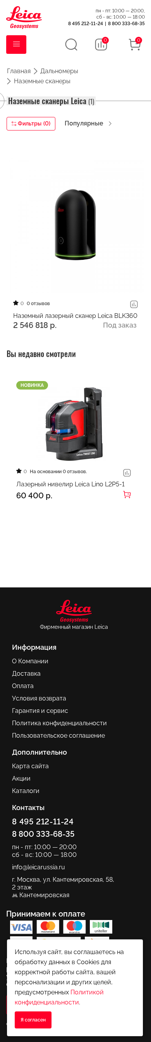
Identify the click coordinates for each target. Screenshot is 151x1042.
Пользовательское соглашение (58, 735)
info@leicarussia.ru (38, 867)
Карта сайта (30, 766)
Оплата (23, 686)
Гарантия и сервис (40, 710)
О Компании (30, 661)
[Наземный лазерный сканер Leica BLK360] (75, 224)
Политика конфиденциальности (59, 723)
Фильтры (34, 123)
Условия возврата (39, 698)
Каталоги (25, 791)
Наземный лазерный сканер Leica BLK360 (75, 315)
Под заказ (120, 325)
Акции (21, 778)
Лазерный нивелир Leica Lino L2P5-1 (70, 484)
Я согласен (33, 1020)
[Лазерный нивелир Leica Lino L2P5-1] (73, 424)
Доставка (26, 673)
